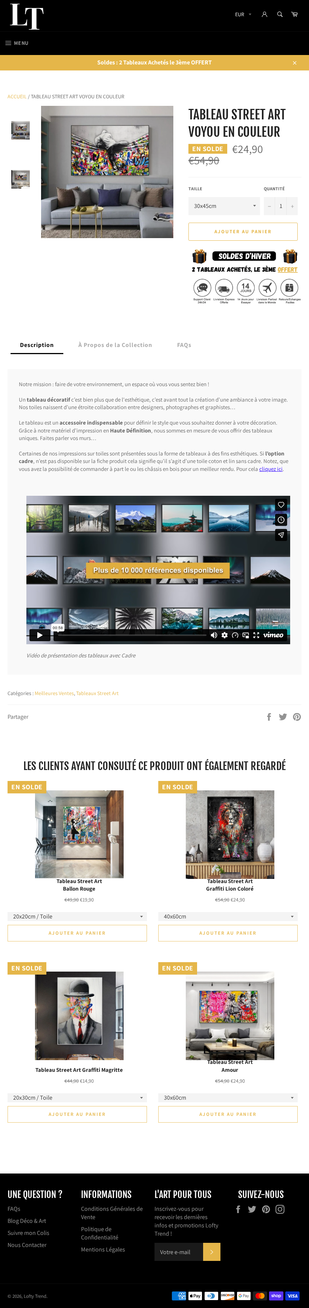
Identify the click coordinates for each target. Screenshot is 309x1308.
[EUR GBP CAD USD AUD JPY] (242, 15)
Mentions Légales (103, 1249)
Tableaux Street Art (97, 693)
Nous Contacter (27, 1245)
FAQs (14, 1209)
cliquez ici (271, 468)
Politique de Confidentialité (99, 1233)
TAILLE (195, 188)
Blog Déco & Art (27, 1221)
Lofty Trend (35, 1296)
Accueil (17, 96)
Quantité (274, 188)
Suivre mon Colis (28, 1233)
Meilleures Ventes (54, 693)
